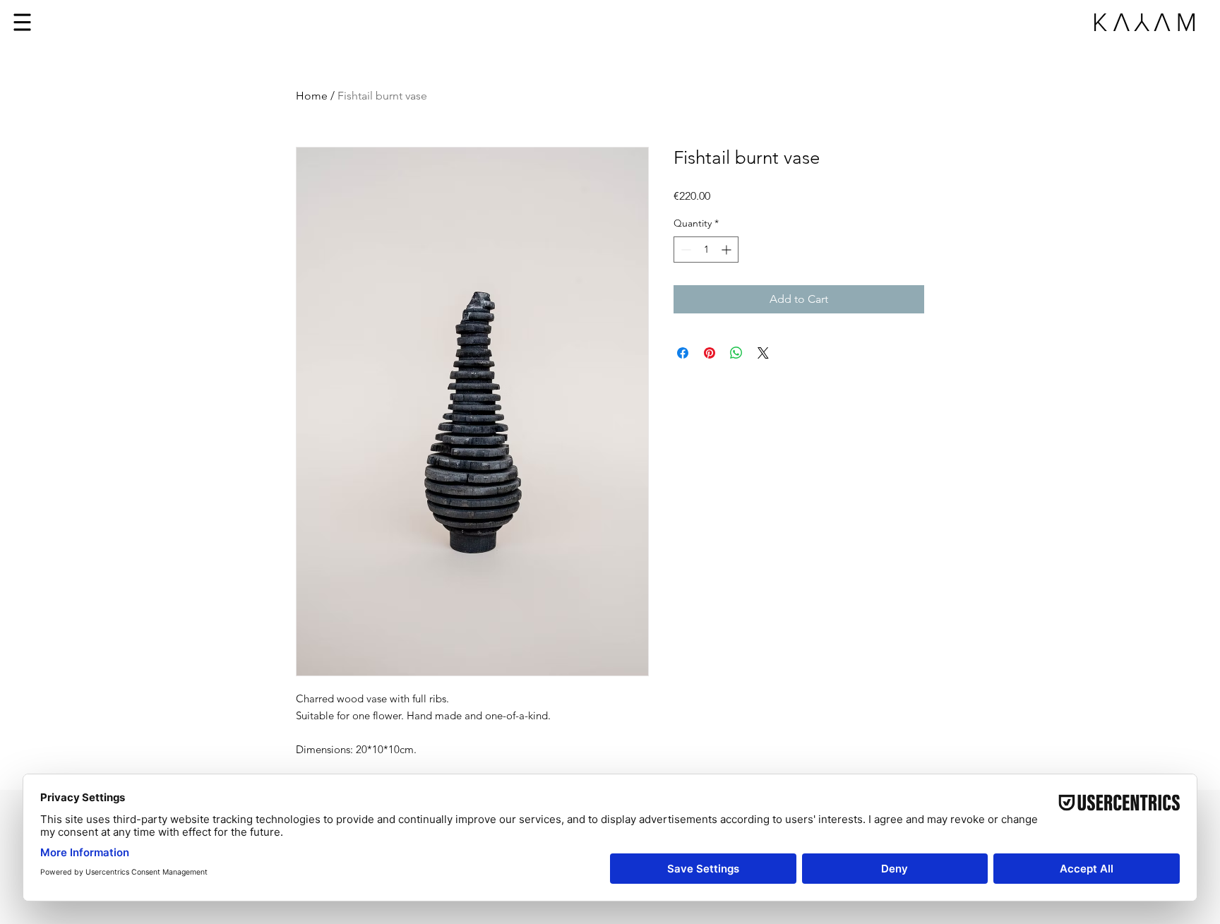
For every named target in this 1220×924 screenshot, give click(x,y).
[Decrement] (684, 249)
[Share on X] (763, 352)
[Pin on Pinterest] (709, 352)
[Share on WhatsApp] (736, 352)
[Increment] (727, 249)
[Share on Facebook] (682, 352)
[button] (22, 22)
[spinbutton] (706, 249)
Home (312, 95)
